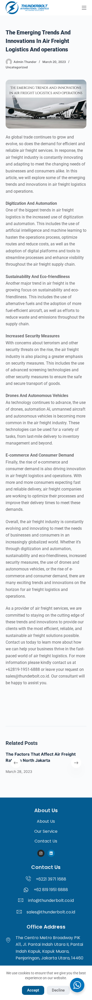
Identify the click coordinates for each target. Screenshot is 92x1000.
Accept (33, 990)
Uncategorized (17, 67)
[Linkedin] (51, 853)
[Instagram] (40, 853)
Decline (58, 990)
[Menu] (84, 7)
